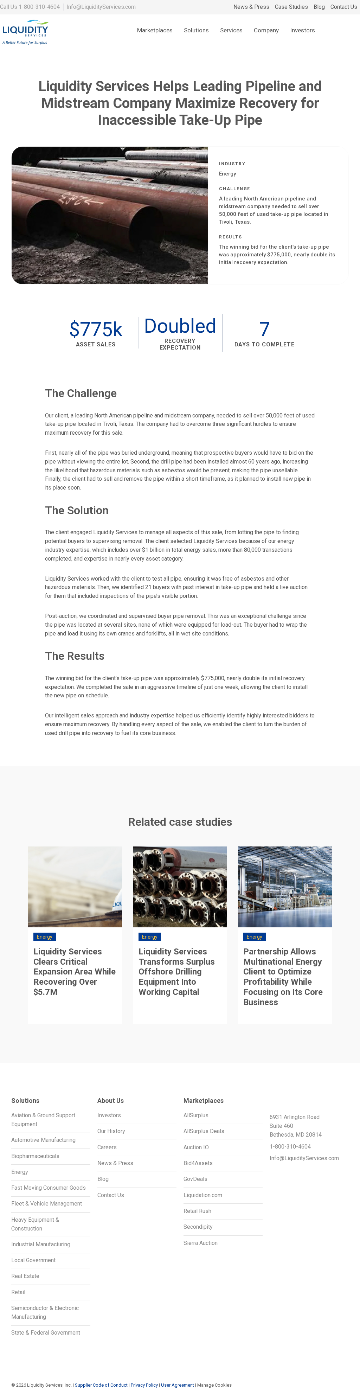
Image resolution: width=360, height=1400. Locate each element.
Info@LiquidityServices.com (101, 7)
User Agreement (177, 1385)
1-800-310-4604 (39, 7)
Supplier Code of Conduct (101, 1385)
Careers (107, 1147)
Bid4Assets (198, 1163)
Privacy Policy (144, 1385)
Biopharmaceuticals (35, 1156)
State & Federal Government (45, 1332)
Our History (111, 1131)
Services (231, 30)
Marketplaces (155, 30)
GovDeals (195, 1179)
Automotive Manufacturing (43, 1140)
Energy (19, 1172)
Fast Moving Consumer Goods (48, 1187)
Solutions (196, 30)
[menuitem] (251, 7)
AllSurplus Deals (204, 1131)
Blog (319, 7)
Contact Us (343, 7)
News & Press (251, 7)
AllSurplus (196, 1115)
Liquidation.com (203, 1195)
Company (266, 30)
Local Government (33, 1260)
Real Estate (25, 1276)
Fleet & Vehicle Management (46, 1203)
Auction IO (196, 1147)
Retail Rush (197, 1211)
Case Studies (291, 7)
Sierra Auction (201, 1243)
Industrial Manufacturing (40, 1244)
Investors (302, 30)
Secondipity (198, 1226)
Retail (18, 1292)
